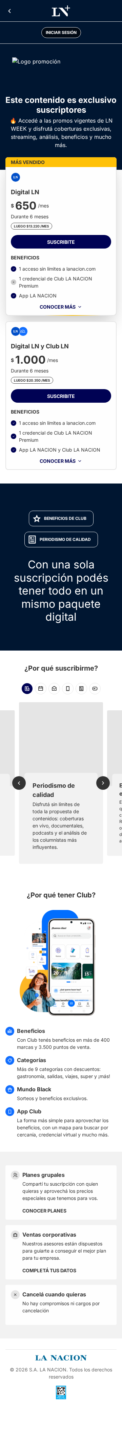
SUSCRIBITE (61, 242)
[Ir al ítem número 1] (27, 688)
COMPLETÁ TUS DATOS (49, 1270)
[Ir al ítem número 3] (54, 688)
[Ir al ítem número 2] (40, 688)
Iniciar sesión (61, 32)
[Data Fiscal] (61, 1392)
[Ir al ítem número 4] (67, 688)
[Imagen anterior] (19, 783)
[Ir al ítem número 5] (81, 688)
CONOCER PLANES (44, 1211)
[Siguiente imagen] (103, 783)
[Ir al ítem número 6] (94, 688)
